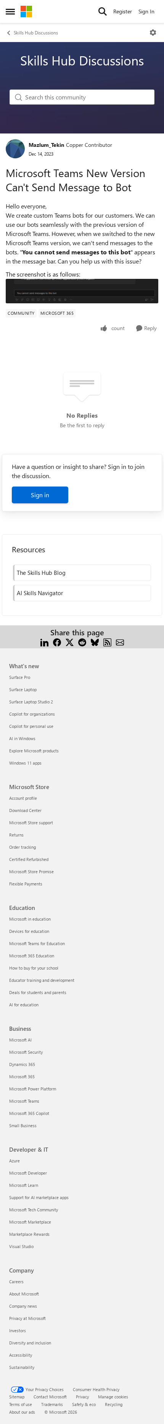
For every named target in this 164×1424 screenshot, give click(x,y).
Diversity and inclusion (30, 1343)
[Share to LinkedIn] (44, 642)
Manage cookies (113, 1397)
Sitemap (16, 1397)
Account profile (23, 798)
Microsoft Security (26, 1052)
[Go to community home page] (26, 11)
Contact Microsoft (50, 1397)
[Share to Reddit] (82, 642)
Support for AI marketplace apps (39, 1197)
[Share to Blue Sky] (95, 642)
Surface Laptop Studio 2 (31, 702)
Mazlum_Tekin (46, 144)
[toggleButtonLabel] (153, 32)
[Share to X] (70, 642)
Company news (23, 1306)
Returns (16, 835)
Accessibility (20, 1355)
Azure (14, 1161)
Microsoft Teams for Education (37, 943)
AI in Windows (22, 738)
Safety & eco (84, 1404)
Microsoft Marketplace (30, 1222)
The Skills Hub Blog (41, 572)
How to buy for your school (33, 968)
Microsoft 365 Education (31, 956)
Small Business (23, 1125)
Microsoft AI (20, 1040)
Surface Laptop (23, 689)
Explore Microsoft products (34, 750)
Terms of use (20, 1404)
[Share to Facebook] (57, 642)
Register (122, 11)
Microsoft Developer (28, 1173)
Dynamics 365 (22, 1064)
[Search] (102, 11)
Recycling (113, 1404)
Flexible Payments (25, 884)
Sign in (40, 495)
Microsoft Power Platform (32, 1089)
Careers (16, 1281)
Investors (17, 1330)
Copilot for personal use (31, 726)
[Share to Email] (120, 642)
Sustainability (21, 1367)
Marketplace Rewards (29, 1234)
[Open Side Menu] (10, 11)
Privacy (82, 1397)
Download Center (25, 810)
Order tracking (22, 847)
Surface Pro (19, 677)
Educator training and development (41, 980)
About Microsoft (24, 1294)
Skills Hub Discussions (36, 32)
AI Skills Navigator (40, 593)
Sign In (146, 11)
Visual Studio (21, 1246)
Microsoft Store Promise (31, 871)
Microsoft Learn (23, 1185)
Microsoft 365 (22, 1076)
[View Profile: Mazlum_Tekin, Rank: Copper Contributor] (15, 148)
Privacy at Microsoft (27, 1318)
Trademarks (52, 1404)
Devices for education (29, 931)
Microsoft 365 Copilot (29, 1113)
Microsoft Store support (31, 822)
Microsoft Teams (24, 1101)
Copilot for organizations (32, 714)
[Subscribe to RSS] (107, 642)
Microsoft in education (30, 919)
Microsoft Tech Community (33, 1209)
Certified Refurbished (28, 859)
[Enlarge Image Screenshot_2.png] (82, 291)
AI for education (24, 1004)
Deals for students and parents (37, 992)
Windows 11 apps (25, 763)
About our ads (22, 1412)
